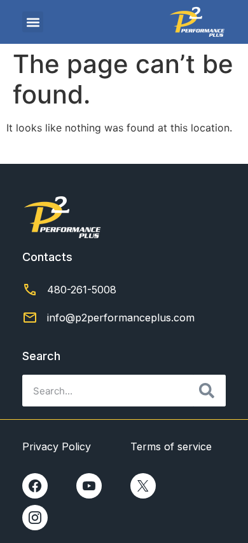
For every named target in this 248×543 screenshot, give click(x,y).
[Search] (210, 390)
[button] (32, 21)
